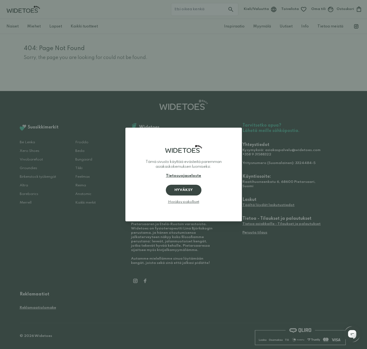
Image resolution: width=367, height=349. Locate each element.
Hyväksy (183, 190)
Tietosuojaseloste (183, 176)
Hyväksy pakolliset (183, 202)
